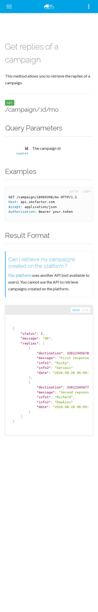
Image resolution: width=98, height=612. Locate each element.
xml (85, 310)
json (76, 310)
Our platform (19, 275)
